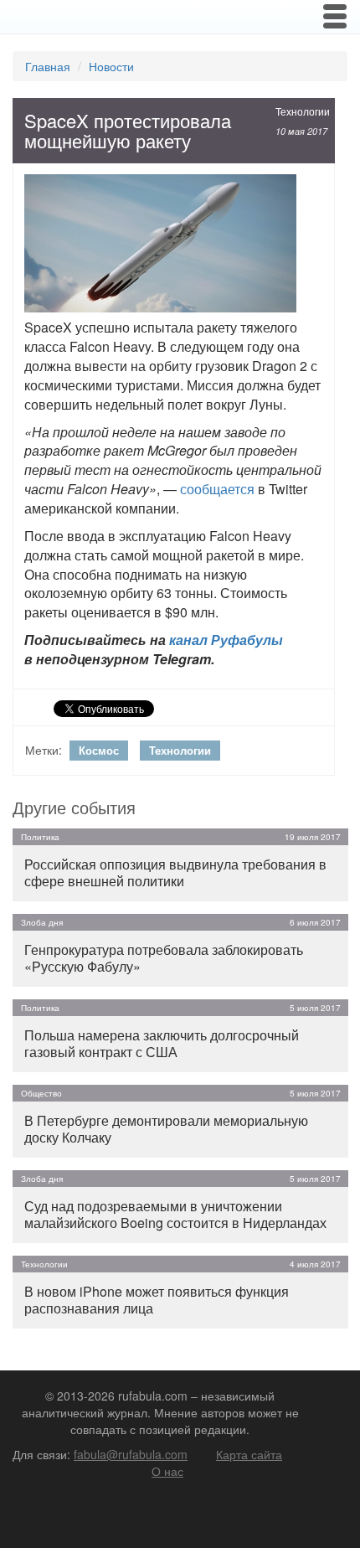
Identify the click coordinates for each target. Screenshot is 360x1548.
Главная (47, 66)
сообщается (217, 488)
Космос (99, 750)
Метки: (43, 749)
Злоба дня (42, 922)
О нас (167, 1471)
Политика (40, 837)
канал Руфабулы (226, 639)
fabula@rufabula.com (131, 1454)
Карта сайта (249, 1454)
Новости (111, 66)
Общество (41, 1093)
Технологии (302, 111)
